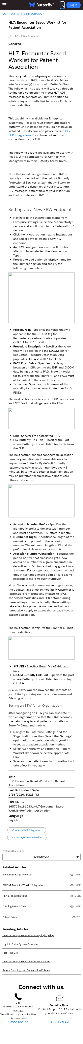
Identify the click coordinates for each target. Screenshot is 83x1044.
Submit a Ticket (59, 1022)
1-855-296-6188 (18, 1022)
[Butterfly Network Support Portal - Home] (41, 4)
